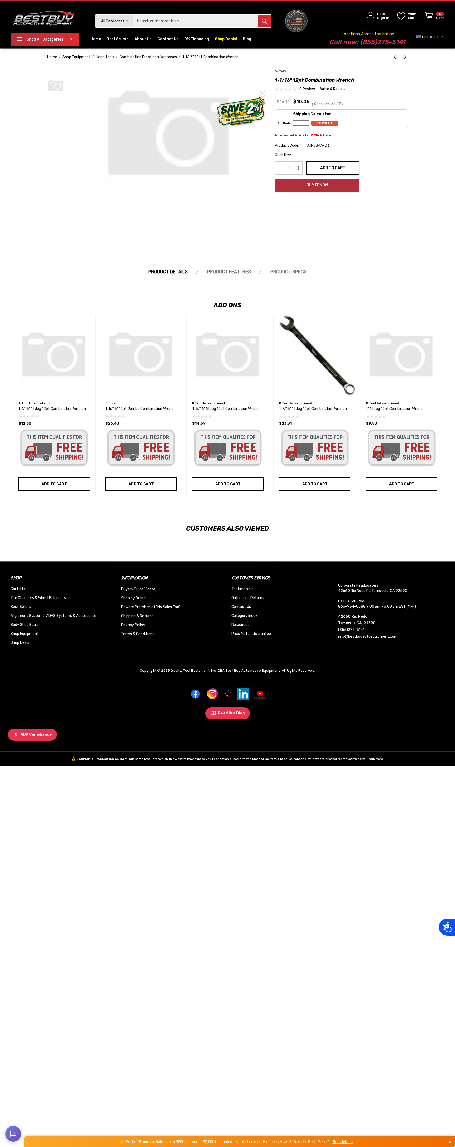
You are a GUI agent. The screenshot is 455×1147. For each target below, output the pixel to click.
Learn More (375, 759)
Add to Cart (332, 168)
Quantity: (283, 155)
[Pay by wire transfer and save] (241, 112)
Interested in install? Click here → (305, 135)
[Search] (264, 21)
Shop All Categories (45, 39)
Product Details (168, 271)
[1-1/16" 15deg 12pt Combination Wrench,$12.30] (54, 355)
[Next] (404, 57)
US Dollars (430, 37)
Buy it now (317, 185)
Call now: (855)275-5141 (368, 42)
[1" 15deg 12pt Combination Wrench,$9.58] (401, 355)
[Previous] (396, 57)
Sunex (280, 71)
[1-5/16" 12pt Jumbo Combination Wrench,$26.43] (141, 355)
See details (343, 1141)
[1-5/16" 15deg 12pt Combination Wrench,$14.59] (228, 355)
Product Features (229, 271)
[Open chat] (13, 1134)
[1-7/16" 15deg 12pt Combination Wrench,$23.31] (315, 355)
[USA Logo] (296, 21)
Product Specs (288, 271)
